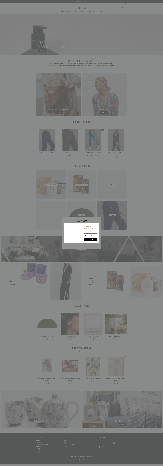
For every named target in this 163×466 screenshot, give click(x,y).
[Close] (97, 225)
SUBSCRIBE (90, 239)
